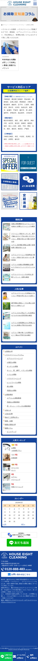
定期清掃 (14, 458)
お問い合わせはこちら (20, 574)
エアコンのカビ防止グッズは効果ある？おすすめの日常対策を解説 (23, 314)
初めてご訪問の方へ (12, 417)
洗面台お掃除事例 (13, 402)
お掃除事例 (9, 394)
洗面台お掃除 (11, 390)
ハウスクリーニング (14, 378)
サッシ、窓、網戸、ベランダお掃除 (19, 370)
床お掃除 (10, 386)
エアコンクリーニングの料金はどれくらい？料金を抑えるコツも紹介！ (23, 294)
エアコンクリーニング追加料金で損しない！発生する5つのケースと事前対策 (23, 257)
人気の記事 (9, 414)
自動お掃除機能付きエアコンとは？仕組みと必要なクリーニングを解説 (23, 225)
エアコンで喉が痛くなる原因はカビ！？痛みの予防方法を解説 (22, 334)
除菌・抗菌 (9, 421)
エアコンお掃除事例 (14, 398)
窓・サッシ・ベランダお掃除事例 (19, 406)
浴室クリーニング (17, 487)
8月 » (23, 524)
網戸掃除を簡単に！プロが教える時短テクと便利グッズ (23, 304)
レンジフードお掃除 (14, 382)
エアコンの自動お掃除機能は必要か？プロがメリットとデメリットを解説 (23, 267)
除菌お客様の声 (10, 424)
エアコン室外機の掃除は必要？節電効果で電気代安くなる (23, 246)
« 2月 (4, 524)
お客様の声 (9, 351)
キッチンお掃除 (12, 366)
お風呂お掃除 (11, 362)
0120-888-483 (15, 569)
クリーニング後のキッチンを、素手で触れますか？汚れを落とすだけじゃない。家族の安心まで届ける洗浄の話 (23, 237)
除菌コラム (9, 428)
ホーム (5, 25)
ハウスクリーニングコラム (16, 25)
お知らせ (8, 410)
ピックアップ (11, 432)
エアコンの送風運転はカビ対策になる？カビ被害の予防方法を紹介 (23, 324)
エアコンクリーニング (15, 358)
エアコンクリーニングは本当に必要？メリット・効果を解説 (22, 276)
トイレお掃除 (11, 374)
